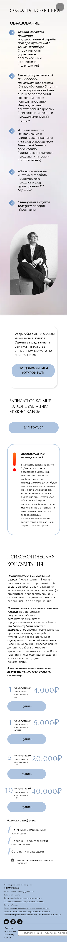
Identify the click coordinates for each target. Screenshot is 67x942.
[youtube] (6, 921)
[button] (34, 427)
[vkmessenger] (13, 921)
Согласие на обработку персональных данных (24, 901)
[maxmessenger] (20, 921)
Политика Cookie (11, 905)
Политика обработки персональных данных (23, 898)
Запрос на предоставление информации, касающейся (27, 911)
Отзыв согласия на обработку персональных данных (26, 908)
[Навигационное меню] (60, 7)
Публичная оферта (12, 895)
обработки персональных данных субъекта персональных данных (32, 915)
